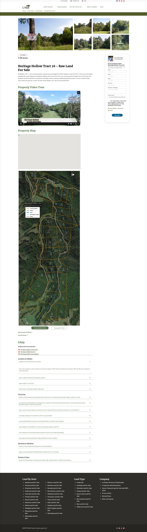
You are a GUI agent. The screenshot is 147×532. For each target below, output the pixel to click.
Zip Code (110, 83)
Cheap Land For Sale (83, 491)
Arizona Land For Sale (32, 485)
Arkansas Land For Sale (32, 488)
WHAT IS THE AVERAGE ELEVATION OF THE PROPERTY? (35, 446)
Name (109, 69)
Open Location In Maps (24, 332)
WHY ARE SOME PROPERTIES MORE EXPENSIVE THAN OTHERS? (38, 438)
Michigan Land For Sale (32, 508)
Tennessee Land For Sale (55, 497)
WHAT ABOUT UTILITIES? (26, 383)
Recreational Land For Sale (84, 500)
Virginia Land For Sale (54, 505)
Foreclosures (62, 7)
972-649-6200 (64, 0)
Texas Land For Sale (53, 499)
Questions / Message (113, 87)
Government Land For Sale (84, 495)
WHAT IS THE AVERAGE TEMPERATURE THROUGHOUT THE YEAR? (39, 452)
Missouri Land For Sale (54, 482)
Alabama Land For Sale (32, 482)
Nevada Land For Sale (54, 488)
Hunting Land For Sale (84, 485)
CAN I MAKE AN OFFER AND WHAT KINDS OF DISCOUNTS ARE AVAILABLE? (41, 432)
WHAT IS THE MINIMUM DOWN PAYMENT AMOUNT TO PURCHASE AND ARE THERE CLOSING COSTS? (49, 397)
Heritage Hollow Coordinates (30, 354)
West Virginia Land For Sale (54, 509)
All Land (24, 10)
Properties (80, 482)
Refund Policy (106, 496)
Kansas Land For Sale (31, 499)
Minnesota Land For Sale (31, 512)
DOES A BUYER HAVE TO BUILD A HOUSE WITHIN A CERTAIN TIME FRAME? (41, 421)
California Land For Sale (32, 491)
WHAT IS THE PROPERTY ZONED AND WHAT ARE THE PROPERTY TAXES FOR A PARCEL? (45, 460)
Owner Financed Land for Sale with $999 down (115, 489)
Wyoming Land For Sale (54, 513)
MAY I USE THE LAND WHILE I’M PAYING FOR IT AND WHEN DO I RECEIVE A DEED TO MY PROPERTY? (49, 410)
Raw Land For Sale (82, 504)
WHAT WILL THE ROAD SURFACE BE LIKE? (31, 389)
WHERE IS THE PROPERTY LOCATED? (30, 361)
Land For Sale (48, 7)
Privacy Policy (112, 108)
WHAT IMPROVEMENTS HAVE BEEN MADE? (32, 378)
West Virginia (31, 10)
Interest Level (111, 95)
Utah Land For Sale (53, 502)
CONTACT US (76, 0)
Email (109, 74)
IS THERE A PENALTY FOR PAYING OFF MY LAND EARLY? (35, 415)
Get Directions (22, 335)
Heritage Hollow (39, 10)
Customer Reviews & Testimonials (113, 482)
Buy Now (117, 115)
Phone (109, 78)
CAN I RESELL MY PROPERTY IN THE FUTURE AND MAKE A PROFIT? (39, 427)
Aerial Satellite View (40, 328)
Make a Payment (92, 7)
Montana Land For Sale (54, 485)
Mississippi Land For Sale (31, 517)
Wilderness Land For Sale (85, 507)
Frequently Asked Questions (111, 485)
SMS (85, 0)
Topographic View (59, 328)
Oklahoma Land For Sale (55, 494)
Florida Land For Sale (31, 497)
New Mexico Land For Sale (55, 491)
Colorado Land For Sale (32, 494)
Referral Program (107, 499)
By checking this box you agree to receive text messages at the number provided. (117, 103)
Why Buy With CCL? (76, 7)
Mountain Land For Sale (84, 488)
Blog (102, 7)
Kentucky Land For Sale (32, 502)
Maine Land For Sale (31, 505)
